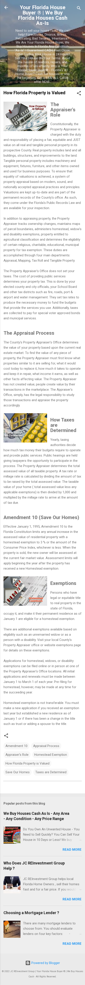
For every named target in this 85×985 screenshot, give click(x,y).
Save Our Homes (17, 772)
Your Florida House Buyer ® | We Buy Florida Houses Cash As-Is (42, 15)
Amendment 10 (16, 746)
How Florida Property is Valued (27, 763)
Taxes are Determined (50, 772)
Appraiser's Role (17, 755)
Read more (72, 850)
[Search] (79, 9)
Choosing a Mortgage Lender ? (31, 912)
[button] (79, 94)
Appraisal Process (46, 746)
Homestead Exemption (50, 755)
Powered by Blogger (45, 963)
